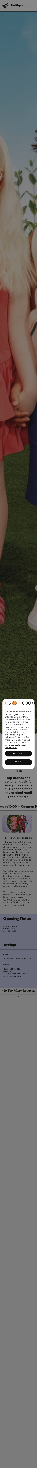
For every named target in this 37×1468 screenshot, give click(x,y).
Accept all (18, 753)
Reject (18, 762)
